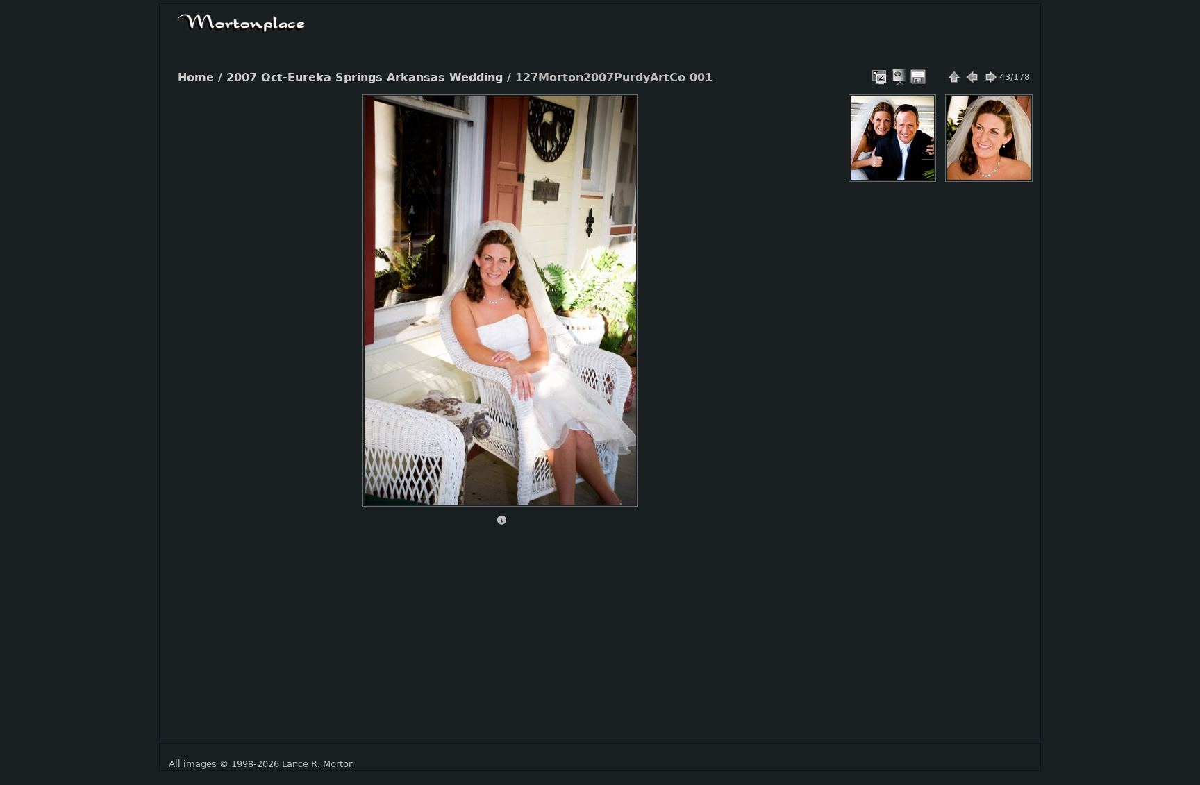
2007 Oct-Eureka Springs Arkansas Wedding (364, 77)
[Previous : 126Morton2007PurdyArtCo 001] (972, 77)
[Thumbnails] (954, 77)
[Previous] (385, 290)
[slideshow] (900, 77)
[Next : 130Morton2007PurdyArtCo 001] (990, 77)
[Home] (241, 21)
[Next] (615, 290)
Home (196, 77)
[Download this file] (918, 77)
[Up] (494, 115)
